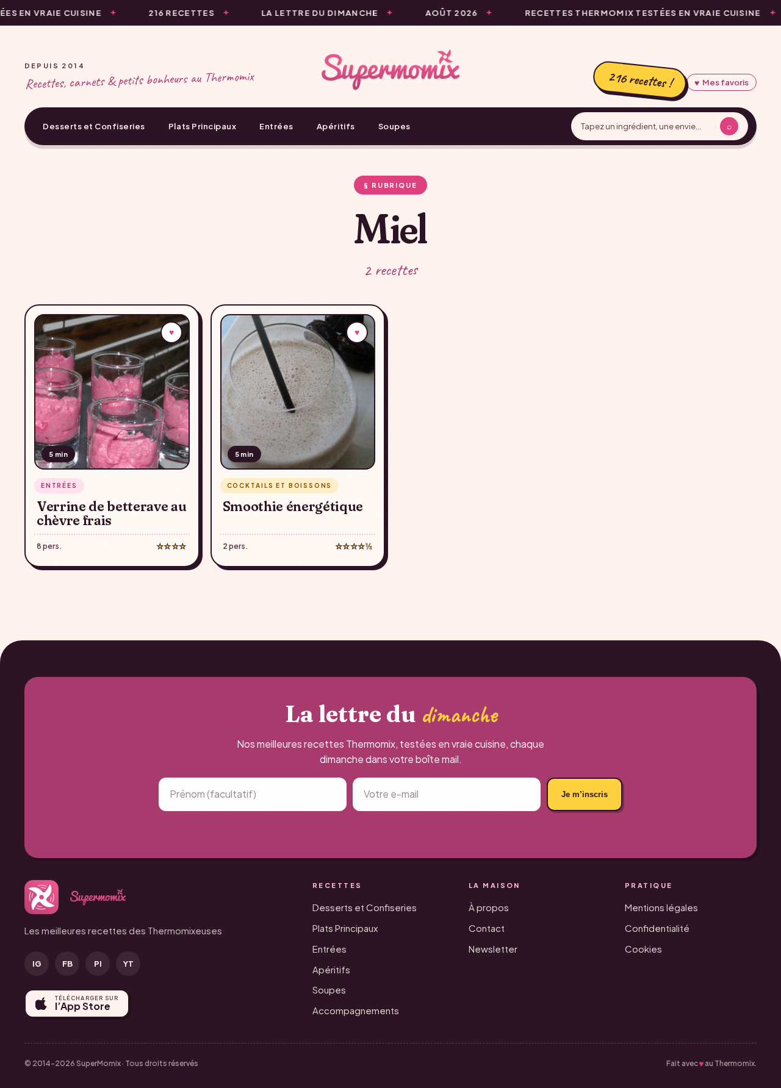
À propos (489, 907)
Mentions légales (661, 907)
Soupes (394, 126)
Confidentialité (657, 928)
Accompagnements (355, 1010)
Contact (487, 928)
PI (98, 963)
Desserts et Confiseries (94, 126)
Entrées (276, 126)
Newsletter (493, 948)
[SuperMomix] (390, 69)
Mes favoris (721, 82)
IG (36, 963)
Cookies (643, 948)
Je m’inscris (584, 794)
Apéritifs (336, 126)
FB (67, 963)
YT (128, 963)
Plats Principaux (202, 126)
